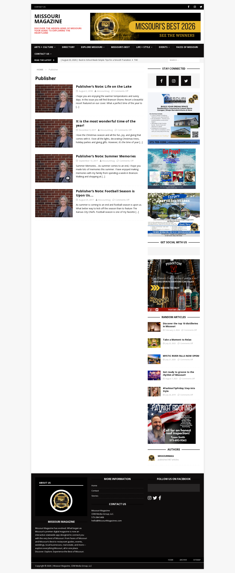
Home (94, 485)
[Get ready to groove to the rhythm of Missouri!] (154, 375)
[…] (77, 106)
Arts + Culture (43, 47)
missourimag (103, 91)
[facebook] (188, 7)
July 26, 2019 (170, 395)
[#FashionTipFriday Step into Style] (154, 391)
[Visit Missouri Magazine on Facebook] (160, 498)
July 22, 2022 (170, 343)
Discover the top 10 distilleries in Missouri (180, 325)
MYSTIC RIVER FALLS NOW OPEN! (181, 355)
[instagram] (195, 7)
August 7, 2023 (171, 378)
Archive (183, 560)
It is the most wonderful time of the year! (106, 123)
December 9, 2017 (87, 130)
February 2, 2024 (172, 330)
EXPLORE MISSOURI (91, 47)
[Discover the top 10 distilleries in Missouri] (154, 327)
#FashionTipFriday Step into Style (179, 390)
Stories (94, 495)
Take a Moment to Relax (177, 339)
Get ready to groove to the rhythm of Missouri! (178, 373)
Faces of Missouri (187, 47)
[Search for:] (184, 59)
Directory (68, 47)
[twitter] (201, 7)
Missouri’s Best (120, 47)
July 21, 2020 (170, 359)
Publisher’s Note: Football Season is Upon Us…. (105, 193)
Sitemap (197, 560)
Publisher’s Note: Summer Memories (106, 156)
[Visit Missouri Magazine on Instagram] (149, 498)
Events (163, 47)
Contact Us (39, 7)
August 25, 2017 (86, 199)
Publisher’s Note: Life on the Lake (104, 86)
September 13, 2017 (88, 160)
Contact (95, 490)
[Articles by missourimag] (151, 460)
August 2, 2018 (86, 91)
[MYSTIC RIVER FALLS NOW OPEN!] (154, 359)
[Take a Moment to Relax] (154, 343)
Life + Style (143, 47)
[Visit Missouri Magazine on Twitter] (155, 498)
